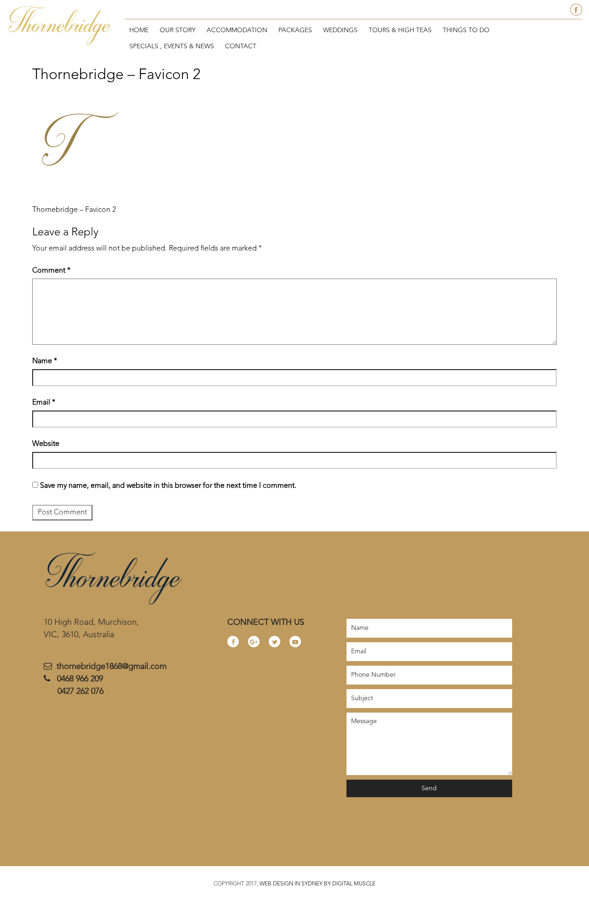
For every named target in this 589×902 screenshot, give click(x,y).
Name (44, 361)
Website (45, 444)
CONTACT (240, 46)
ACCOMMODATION (237, 30)
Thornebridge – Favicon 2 (74, 210)
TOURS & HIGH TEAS (400, 30)
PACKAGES (295, 30)
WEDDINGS (340, 30)
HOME (139, 30)
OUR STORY (178, 30)
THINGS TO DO (466, 30)
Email (43, 402)
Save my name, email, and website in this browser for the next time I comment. (168, 486)
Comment (51, 270)
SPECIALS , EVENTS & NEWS (171, 46)
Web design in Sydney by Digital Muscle (316, 884)
